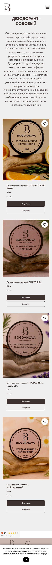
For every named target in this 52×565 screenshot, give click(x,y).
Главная (27, 542)
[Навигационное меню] (47, 7)
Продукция (28, 544)
